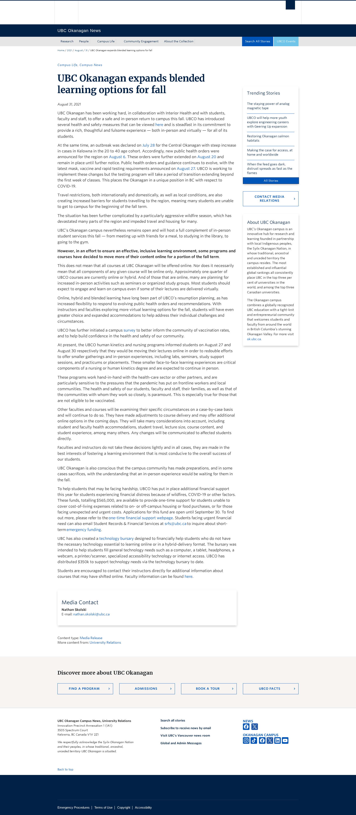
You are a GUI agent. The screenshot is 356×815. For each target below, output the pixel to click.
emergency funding (84, 529)
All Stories (271, 180)
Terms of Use (103, 807)
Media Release (91, 638)
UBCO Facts (269, 689)
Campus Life (106, 41)
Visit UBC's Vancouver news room (185, 735)
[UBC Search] (290, 5)
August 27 (186, 168)
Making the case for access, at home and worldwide (270, 152)
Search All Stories (257, 41)
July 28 (148, 145)
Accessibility (143, 807)
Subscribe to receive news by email (185, 728)
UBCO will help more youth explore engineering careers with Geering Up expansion (268, 122)
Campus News (91, 65)
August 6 (117, 157)
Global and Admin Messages (181, 743)
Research (67, 41)
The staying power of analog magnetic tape (268, 106)
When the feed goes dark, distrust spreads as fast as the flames (269, 168)
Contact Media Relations (270, 199)
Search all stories (172, 720)
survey (129, 330)
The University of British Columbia (66, 12)
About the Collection (178, 41)
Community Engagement (141, 41)
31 (86, 50)
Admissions (146, 689)
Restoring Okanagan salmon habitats (268, 138)
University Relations (105, 642)
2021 (69, 50)
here (188, 576)
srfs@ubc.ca (175, 523)
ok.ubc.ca (254, 339)
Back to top (65, 769)
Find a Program (84, 689)
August (79, 50)
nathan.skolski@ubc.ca (91, 614)
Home (60, 50)
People (84, 41)
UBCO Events (286, 41)
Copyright (123, 807)
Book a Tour (208, 689)
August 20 (206, 157)
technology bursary (116, 538)
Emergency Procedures (73, 807)
